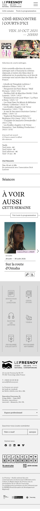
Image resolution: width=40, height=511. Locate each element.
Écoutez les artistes (11, 323)
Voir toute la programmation (24, 215)
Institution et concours (11, 301)
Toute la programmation (26, 11)
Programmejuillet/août (11, 345)
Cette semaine (8, 11)
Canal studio (29, 301)
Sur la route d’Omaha (15, 266)
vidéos (29, 322)
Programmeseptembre (28, 345)
